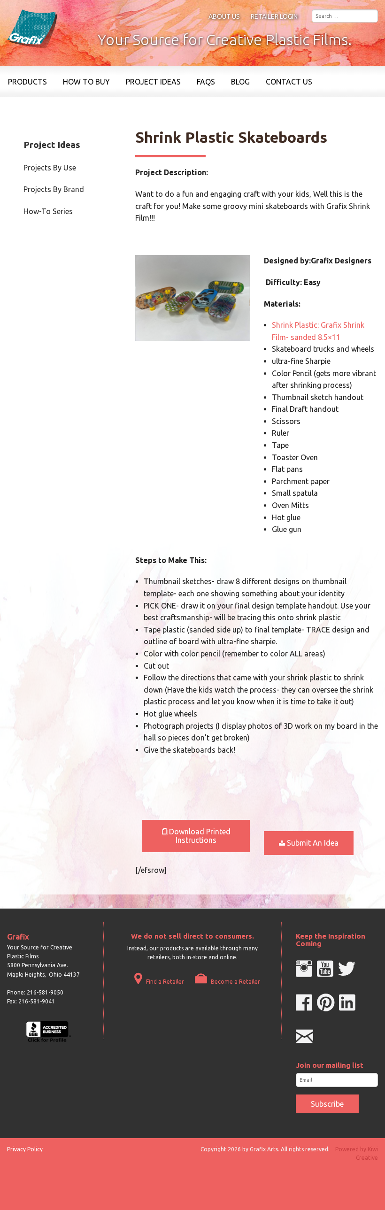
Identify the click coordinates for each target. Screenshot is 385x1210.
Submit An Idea (312, 843)
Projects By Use (49, 167)
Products (27, 81)
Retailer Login (274, 16)
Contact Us (289, 81)
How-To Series (48, 211)
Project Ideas (153, 81)
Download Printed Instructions (199, 835)
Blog (240, 81)
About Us (224, 16)
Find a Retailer (164, 982)
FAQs (206, 81)
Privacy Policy (25, 1149)
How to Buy (86, 81)
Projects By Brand (53, 189)
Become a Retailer (234, 982)
